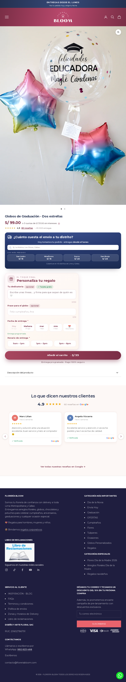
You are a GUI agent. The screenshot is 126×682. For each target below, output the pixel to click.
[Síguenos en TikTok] (14, 569)
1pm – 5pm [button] (41, 343)
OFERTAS (92, 517)
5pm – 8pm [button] (65, 343)
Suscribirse (99, 624)
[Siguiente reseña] (121, 436)
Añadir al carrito (63, 355)
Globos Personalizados (99, 543)
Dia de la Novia (95, 502)
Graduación (93, 512)
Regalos (91, 548)
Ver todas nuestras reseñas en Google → (63, 466)
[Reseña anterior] (5, 436)
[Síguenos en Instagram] (6, 569)
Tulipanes (92, 532)
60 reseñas (27, 228)
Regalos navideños (97, 574)
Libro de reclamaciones (20, 619)
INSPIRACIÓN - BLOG (20, 593)
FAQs (11, 598)
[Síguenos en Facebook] (22, 569)
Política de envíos (17, 608)
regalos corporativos (31, 529)
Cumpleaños (94, 522)
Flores (90, 527)
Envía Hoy (92, 507)
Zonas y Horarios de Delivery (23, 614)
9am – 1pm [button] (18, 343)
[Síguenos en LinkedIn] (38, 569)
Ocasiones (92, 538)
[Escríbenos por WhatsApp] (120, 675)
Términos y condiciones (20, 603)
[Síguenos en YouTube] (30, 569)
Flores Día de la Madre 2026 (102, 560)
